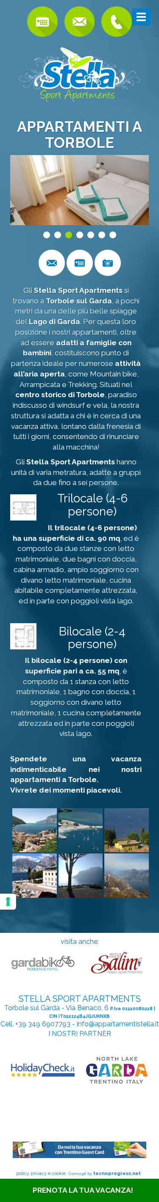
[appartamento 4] (23, 507)
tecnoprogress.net (117, 1173)
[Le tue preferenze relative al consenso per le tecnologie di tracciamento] (8, 902)
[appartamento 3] (23, 636)
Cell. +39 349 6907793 (35, 1024)
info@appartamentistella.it (118, 1024)
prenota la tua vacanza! (83, 1190)
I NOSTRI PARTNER (79, 1034)
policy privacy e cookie (41, 1173)
